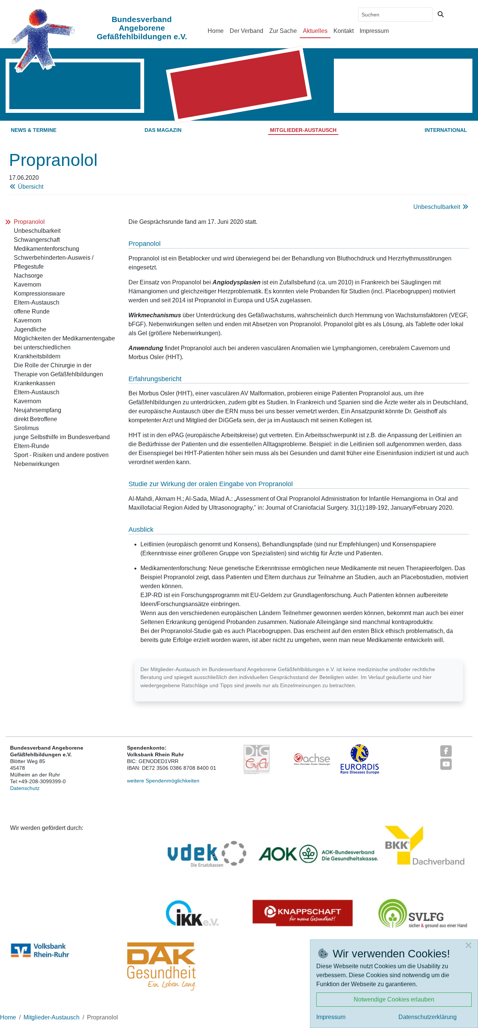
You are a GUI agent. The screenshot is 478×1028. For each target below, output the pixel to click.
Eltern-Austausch (36, 302)
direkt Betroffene (35, 419)
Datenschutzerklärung (427, 1017)
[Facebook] (446, 751)
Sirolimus (26, 428)
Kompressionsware (39, 293)
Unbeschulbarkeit (437, 207)
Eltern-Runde (31, 446)
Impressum (374, 31)
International (446, 130)
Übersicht (29, 186)
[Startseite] (42, 40)
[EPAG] (256, 759)
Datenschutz (25, 788)
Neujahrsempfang (37, 410)
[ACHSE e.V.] (312, 759)
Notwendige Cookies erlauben (394, 999)
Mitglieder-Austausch (303, 130)
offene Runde (32, 311)
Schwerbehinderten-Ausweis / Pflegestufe (53, 262)
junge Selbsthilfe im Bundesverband (62, 437)
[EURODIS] (360, 759)
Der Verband (246, 31)
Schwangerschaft (37, 240)
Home (216, 31)
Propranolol (29, 222)
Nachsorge (28, 275)
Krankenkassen (34, 383)
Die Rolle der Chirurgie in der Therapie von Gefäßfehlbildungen (58, 369)
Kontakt (343, 31)
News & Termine (33, 130)
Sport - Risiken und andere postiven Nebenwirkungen (61, 459)
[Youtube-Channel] (446, 764)
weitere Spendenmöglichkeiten (163, 781)
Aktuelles (315, 31)
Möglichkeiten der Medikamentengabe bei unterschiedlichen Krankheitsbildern (64, 347)
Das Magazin (163, 130)
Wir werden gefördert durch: (46, 828)
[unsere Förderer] (317, 879)
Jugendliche (30, 329)
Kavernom (27, 284)
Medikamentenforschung (46, 249)
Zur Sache (283, 31)
